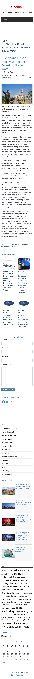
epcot (19, 607)
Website (5, 356)
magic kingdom (10, 611)
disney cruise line (8, 587)
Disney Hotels (6, 439)
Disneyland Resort (9, 596)
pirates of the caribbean (6, 617)
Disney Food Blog (7, 589)
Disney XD (13, 605)
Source (4, 240)
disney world (5, 605)
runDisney (5, 471)
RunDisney (20, 617)
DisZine (22, 672)
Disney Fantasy (28, 587)
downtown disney (22, 605)
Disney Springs (7, 453)
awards (8, 244)
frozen (24, 608)
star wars (29, 617)
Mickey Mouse (19, 615)
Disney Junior (18, 589)
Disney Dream (20, 587)
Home (4, 40)
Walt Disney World (18, 623)
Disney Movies (6, 446)
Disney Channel (9, 583)
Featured (4, 460)
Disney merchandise (23, 596)
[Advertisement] (17, 29)
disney (19, 570)
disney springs (17, 602)
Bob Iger (3, 570)
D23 (8, 570)
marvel (21, 612)
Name (5, 339)
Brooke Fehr (8, 72)
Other (3, 467)
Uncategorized (6, 474)
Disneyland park (28, 593)
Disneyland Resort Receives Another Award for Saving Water (16, 47)
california (15, 244)
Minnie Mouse (28, 614)
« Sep (3, 665)
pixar (14, 617)
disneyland (7, 592)
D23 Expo (12, 570)
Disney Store (26, 602)
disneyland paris (19, 593)
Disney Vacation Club (9, 457)
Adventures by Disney (9, 428)
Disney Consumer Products (23, 583)
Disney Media (6, 443)
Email (5, 348)
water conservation (8, 247)
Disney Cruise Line (8, 435)
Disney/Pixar (23, 577)
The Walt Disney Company (9, 620)
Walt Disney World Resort (15, 626)
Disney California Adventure (14, 580)
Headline (4, 464)
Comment (6, 365)
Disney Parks (6, 450)
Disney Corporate (8, 432)
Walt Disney (21, 620)
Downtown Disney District (8, 608)
